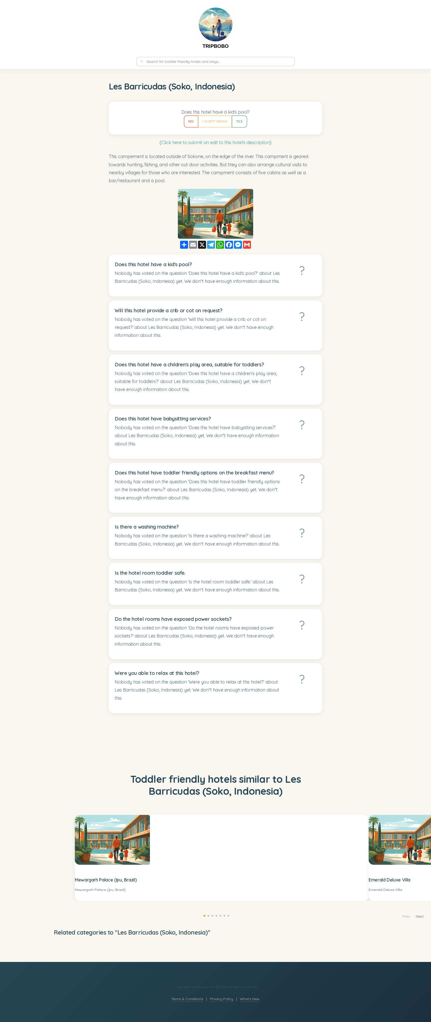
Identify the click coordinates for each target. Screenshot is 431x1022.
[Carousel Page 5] (219, 915)
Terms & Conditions (187, 999)
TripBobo (216, 46)
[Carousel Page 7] (227, 915)
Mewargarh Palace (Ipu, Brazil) (105, 880)
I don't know (215, 121)
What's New (250, 999)
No (191, 121)
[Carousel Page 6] (223, 915)
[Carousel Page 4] (215, 915)
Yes (239, 121)
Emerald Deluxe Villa (389, 880)
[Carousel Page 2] (207, 915)
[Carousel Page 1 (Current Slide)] (203, 915)
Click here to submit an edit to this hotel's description (215, 142)
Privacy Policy (221, 999)
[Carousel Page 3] (211, 915)
